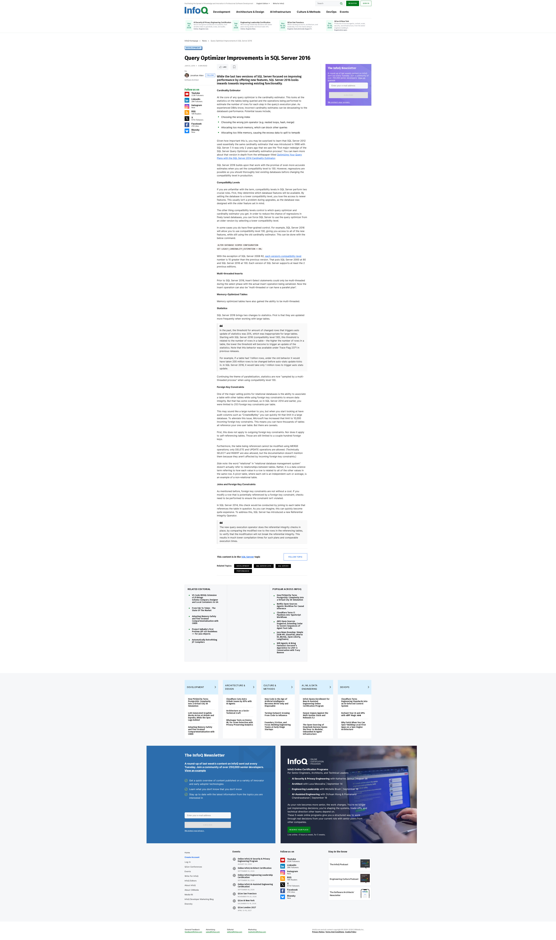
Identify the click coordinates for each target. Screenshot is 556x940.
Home (187, 852)
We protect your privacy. (339, 102)
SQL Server (247, 556)
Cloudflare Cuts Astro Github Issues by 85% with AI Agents (239, 701)
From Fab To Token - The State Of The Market (203, 609)
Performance (243, 571)
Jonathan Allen (197, 75)
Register (353, 3)
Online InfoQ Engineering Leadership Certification (255, 876)
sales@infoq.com (213, 932)
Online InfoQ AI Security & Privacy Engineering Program (254, 860)
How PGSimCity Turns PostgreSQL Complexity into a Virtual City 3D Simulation (290, 597)
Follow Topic (295, 557)
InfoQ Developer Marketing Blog (199, 899)
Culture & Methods (308, 11)
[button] (348, 95)
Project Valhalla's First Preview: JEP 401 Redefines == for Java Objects (204, 631)
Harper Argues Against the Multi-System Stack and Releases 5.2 (315, 715)
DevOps (331, 11)
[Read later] (234, 67)
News (204, 41)
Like (224, 67)
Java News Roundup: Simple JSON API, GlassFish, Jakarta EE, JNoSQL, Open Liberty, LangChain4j (290, 635)
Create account (192, 857)
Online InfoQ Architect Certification (254, 868)
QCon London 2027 (247, 907)
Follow (210, 75)
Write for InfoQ (191, 876)
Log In (188, 862)
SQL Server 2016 (263, 566)
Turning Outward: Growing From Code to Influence (277, 714)
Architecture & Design (250, 11)
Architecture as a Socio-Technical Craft (237, 712)
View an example (195, 770)
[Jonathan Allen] (187, 75)
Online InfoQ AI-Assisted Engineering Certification (255, 885)
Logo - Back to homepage (197, 10)
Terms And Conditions (334, 932)
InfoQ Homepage (191, 41)
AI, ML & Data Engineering (310, 687)
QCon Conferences (193, 867)
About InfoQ (190, 885)
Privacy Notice (318, 932)
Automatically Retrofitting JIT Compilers (204, 641)
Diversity (188, 904)
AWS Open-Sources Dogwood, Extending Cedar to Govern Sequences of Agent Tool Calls (290, 624)
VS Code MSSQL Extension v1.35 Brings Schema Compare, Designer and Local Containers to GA (205, 598)
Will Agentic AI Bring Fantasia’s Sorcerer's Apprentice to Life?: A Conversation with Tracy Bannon (288, 648)
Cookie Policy (350, 932)
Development (221, 11)
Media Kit (189, 894)
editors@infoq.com (234, 932)
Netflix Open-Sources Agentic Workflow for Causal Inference (290, 606)
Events (344, 11)
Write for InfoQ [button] (278, 3)
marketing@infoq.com (257, 932)
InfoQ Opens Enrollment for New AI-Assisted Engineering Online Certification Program (316, 702)
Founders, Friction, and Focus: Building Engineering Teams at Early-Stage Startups (278, 726)
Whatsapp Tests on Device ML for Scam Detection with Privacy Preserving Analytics (239, 722)
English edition (262, 3)
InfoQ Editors (190, 880)
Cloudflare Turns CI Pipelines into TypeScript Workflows (289, 615)
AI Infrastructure (280, 11)
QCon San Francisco (247, 894)
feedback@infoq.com (193, 932)
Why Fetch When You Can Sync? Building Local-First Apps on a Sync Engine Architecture (353, 726)
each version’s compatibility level (283, 256)
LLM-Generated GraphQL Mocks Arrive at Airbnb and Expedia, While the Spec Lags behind (201, 716)
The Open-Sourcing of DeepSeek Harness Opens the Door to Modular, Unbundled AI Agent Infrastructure (315, 729)
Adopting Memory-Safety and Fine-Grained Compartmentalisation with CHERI (205, 620)
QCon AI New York (246, 900)
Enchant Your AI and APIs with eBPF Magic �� (353, 714)
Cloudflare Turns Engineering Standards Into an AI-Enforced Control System (354, 702)
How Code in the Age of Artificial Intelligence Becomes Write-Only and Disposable (276, 702)
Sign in (366, 3)
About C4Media (192, 890)
